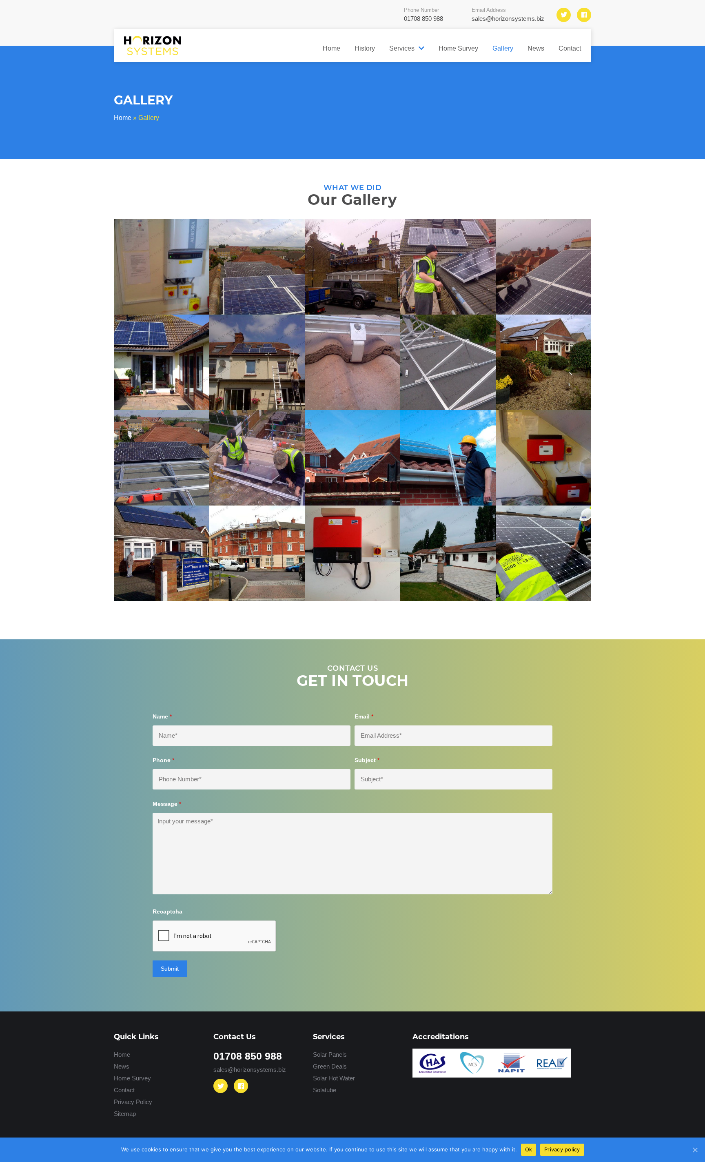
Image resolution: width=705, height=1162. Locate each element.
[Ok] (695, 1150)
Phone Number (423, 14)
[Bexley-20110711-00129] (161, 458)
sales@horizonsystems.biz (249, 1069)
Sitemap (125, 1113)
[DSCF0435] (448, 458)
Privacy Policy (133, 1101)
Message (167, 804)
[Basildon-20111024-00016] (161, 553)
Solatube (324, 1090)
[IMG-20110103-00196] (543, 362)
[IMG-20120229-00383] (352, 362)
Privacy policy (562, 1149)
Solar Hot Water (334, 1078)
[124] (352, 553)
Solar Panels (330, 1054)
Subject (367, 760)
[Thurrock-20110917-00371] (161, 267)
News (536, 48)
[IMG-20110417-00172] (161, 362)
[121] (257, 553)
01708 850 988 (247, 1056)
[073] (543, 553)
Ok (528, 1149)
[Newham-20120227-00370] (352, 267)
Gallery (502, 48)
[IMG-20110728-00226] (257, 362)
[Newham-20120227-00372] (448, 267)
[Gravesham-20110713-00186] (448, 362)
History (365, 48)
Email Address (508, 14)
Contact (570, 48)
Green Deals (330, 1066)
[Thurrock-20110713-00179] (257, 267)
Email (364, 716)
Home (331, 48)
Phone (163, 760)
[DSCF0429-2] (352, 458)
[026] (448, 553)
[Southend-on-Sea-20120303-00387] (543, 267)
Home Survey (458, 48)
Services (402, 48)
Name (162, 716)
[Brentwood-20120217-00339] (257, 458)
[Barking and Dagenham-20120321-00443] (543, 458)
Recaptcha (167, 911)
